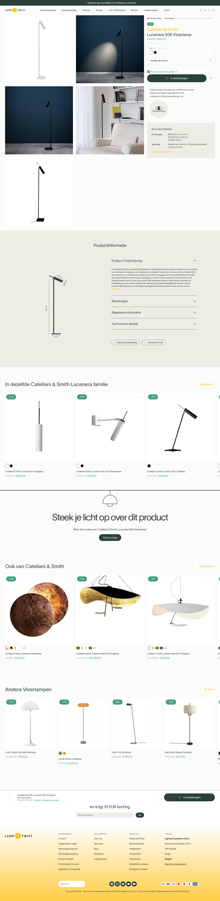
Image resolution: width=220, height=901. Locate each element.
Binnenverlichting (48, 10)
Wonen (99, 10)
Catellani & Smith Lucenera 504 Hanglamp (24, 471)
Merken (134, 10)
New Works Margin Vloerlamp (178, 752)
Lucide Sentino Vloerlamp (69, 759)
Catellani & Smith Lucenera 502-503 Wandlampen (98, 471)
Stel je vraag (110, 537)
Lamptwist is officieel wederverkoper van (166, 96)
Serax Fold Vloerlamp (121, 752)
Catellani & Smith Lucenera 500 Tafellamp (166, 471)
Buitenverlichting (69, 10)
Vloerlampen (169, 18)
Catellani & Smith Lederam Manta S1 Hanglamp (168, 653)
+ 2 (23, 648)
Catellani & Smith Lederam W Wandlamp (23, 653)
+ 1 (94, 648)
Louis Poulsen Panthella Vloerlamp (20, 752)
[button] (39, 49)
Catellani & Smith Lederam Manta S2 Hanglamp (97, 653)
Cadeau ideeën (151, 10)
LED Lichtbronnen (117, 10)
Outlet (167, 10)
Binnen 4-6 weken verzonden (47, 800)
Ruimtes (86, 10)
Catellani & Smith (162, 29)
